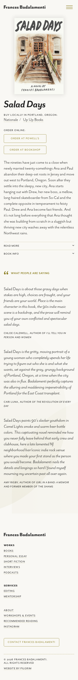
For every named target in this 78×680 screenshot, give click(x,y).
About (9, 610)
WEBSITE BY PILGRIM (17, 668)
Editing (9, 591)
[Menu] (69, 7)
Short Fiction (14, 561)
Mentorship (12, 596)
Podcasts (11, 572)
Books (9, 550)
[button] (25, 138)
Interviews (12, 567)
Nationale (11, 120)
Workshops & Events (19, 615)
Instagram (12, 626)
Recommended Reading (21, 621)
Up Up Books (33, 120)
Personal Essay (15, 556)
